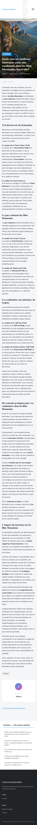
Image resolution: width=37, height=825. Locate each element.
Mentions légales (7, 809)
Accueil (4, 82)
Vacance (6, 54)
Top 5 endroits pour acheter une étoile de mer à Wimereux (18, 750)
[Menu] (33, 9)
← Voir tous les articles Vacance (13, 708)
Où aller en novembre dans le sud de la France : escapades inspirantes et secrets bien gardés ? (18, 743)
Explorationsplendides (12, 782)
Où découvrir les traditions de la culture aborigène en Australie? (16, 757)
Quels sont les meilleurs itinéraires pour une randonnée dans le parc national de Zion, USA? (17, 734)
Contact (4, 812)
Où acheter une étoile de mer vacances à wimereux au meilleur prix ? (16, 764)
